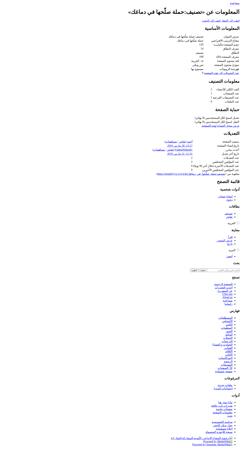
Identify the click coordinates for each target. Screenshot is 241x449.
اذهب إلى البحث (211, 20)
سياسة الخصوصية (222, 421)
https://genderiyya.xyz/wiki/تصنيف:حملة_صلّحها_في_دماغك (191, 173)
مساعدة (235, 3)
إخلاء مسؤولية (224, 428)
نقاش (182, 141)
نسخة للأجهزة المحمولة (219, 431)
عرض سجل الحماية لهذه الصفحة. (220, 125)
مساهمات (171, 141)
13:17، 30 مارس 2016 (179, 145)
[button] (238, 223)
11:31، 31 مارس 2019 (179, 153)
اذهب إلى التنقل (230, 20)
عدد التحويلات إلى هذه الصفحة (221, 73)
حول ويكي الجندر (223, 425)
